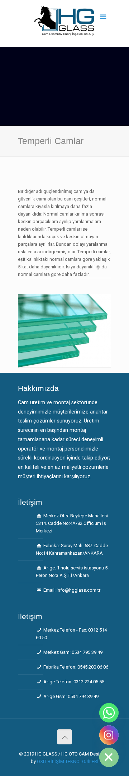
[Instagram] (109, 735)
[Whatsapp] (109, 712)
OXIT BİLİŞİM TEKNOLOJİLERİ (68, 761)
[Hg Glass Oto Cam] (64, 25)
